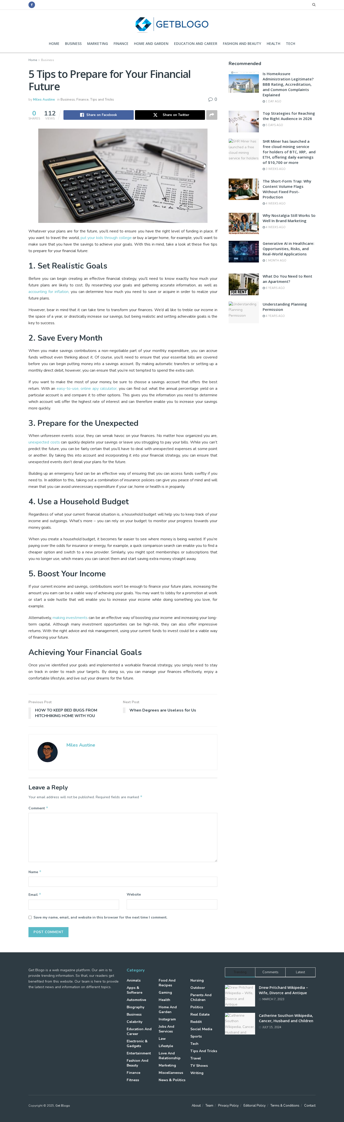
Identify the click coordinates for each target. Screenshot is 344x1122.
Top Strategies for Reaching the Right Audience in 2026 (289, 116)
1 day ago (273, 101)
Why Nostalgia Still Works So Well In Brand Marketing (289, 218)
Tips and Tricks (102, 99)
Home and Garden (151, 43)
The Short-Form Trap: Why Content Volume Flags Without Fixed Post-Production (287, 189)
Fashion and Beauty (242, 43)
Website (134, 894)
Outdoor (197, 987)
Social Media (201, 1029)
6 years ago (275, 288)
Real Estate (200, 1014)
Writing (196, 1073)
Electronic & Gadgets (137, 1043)
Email (34, 894)
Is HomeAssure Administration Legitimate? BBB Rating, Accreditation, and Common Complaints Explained (288, 84)
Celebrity (134, 1021)
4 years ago (275, 316)
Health (273, 43)
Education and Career (195, 43)
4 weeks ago (275, 203)
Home (54, 43)
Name (35, 871)
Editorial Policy (255, 1105)
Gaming (165, 992)
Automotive (136, 999)
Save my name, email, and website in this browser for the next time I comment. (100, 917)
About (196, 1105)
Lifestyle (166, 1046)
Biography (135, 1007)
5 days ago (274, 125)
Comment (38, 808)
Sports (196, 1036)
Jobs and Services (166, 1029)
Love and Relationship (170, 1055)
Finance (121, 43)
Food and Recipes (167, 983)
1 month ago (275, 260)
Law (162, 1038)
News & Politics (172, 1080)
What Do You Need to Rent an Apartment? (287, 279)
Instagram (167, 1019)
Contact (310, 1105)
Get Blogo (62, 1106)
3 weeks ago (275, 169)
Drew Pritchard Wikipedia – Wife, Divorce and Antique (283, 990)
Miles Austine (44, 99)
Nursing (197, 980)
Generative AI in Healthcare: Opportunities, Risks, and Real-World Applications (288, 248)
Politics (196, 1007)
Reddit (196, 1021)
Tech (290, 43)
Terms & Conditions (284, 1105)
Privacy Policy (228, 1105)
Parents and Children (201, 997)
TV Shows (199, 1065)
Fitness (133, 1080)
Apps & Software (134, 990)
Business (73, 43)
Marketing (97, 43)
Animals (134, 980)
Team (209, 1105)
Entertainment (139, 1053)
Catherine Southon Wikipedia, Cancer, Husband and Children (286, 1018)
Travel (195, 1058)
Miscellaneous (171, 1072)
